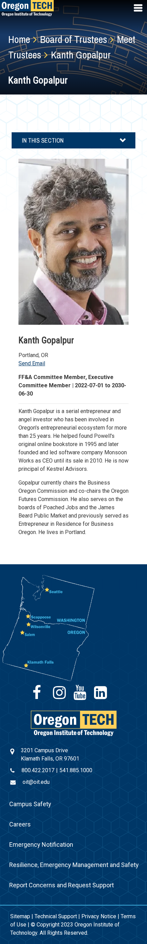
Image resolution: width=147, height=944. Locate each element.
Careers (20, 824)
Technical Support (56, 916)
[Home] (74, 723)
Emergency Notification (41, 844)
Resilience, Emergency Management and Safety (74, 864)
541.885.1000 (75, 770)
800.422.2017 (38, 770)
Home (19, 39)
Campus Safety (30, 804)
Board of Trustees (73, 39)
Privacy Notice (98, 916)
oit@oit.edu (36, 782)
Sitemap (20, 916)
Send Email (31, 363)
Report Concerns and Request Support (61, 885)
